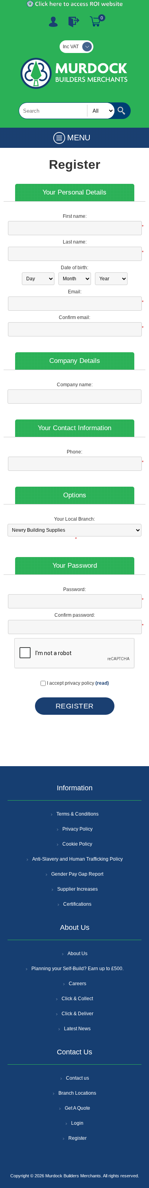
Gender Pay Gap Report (77, 874)
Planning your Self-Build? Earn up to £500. (77, 968)
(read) (102, 683)
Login (77, 1123)
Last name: (75, 242)
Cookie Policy (77, 844)
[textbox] (66, 111)
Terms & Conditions (77, 814)
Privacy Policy (77, 829)
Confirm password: (74, 615)
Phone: (74, 452)
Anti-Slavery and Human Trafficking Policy (77, 859)
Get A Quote (77, 1108)
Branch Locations (77, 1093)
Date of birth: (74, 267)
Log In (74, 21)
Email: (74, 292)
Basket (95, 21)
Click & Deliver (77, 1013)
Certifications (77, 904)
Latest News (77, 1028)
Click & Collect (77, 998)
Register (53, 21)
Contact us (77, 1078)
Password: (74, 589)
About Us (77, 953)
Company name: (75, 384)
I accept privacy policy (70, 683)
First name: (75, 216)
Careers (77, 983)
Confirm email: (74, 317)
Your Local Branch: (74, 519)
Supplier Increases (77, 889)
